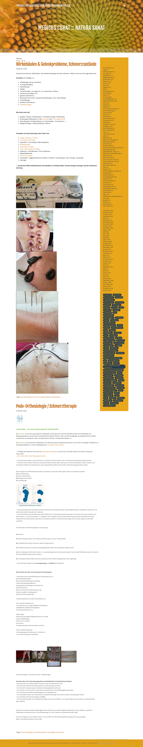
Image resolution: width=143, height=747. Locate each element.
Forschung (114, 320)
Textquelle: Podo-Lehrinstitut (56, 445)
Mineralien (120, 353)
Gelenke (48, 397)
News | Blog (31, 51)
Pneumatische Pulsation (27, 140)
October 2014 (107, 253)
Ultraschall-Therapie (26, 156)
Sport (120, 390)
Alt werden (117, 295)
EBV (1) (105, 89)
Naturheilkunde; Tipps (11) (111, 151)
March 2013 (106, 257)
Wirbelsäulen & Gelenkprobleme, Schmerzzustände (56, 64)
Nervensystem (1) (108, 157)
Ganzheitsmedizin (26, 397)
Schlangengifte (108, 385)
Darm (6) (106, 85)
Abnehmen (107, 295)
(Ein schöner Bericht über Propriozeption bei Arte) (32, 456)
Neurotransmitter (109, 373)
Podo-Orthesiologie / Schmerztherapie (46, 406)
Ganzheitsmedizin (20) (110, 101)
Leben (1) (106, 136)
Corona (114, 307)
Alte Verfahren (108, 297)
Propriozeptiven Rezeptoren (50, 451)
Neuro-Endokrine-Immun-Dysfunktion (112, 367)
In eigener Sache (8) (109, 124)
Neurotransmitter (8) (109, 165)
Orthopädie (51, 732)
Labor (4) (106, 132)
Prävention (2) (107, 179)
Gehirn (120, 325)
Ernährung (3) (107, 93)
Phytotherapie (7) (108, 175)
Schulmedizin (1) (108, 185)
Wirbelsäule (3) (107, 204)
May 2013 (106, 255)
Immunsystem (108, 338)
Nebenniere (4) (107, 155)
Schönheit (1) (107, 183)
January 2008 (107, 282)
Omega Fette (108, 375)
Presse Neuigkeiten (110, 380)
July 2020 (106, 232)
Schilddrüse (116, 383)
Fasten (106, 320)
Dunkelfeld (107, 312)
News (119, 373)
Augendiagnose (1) (109, 77)
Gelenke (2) (106, 105)
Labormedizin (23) (108, 134)
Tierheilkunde (108, 395)
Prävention (119, 378)
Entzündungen (108, 315)
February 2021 (107, 220)
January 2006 (107, 290)
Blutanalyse (116, 305)
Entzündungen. (108, 318)
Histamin (45, 119)
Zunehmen (114, 403)
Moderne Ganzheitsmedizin (112, 358)
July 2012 (106, 265)
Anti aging (119, 297)
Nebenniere (107, 363)
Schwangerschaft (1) (109, 186)
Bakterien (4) (107, 81)
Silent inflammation (110, 390)
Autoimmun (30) (108, 79)
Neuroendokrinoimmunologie (113, 370)
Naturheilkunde (113, 361)
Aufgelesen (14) (108, 76)
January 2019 (107, 249)
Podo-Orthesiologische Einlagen (30, 149)
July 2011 (106, 269)
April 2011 (106, 271)
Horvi (105, 335)
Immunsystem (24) (109, 118)
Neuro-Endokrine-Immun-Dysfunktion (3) (111, 162)
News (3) (106, 167)
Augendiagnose (109, 300)
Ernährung (119, 318)
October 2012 (107, 261)
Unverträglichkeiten (58, 119)
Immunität (113, 335)
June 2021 (106, 218)
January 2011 (107, 273)
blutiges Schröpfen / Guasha (29, 138)
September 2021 (108, 216)
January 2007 (107, 286)
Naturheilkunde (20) (109, 149)
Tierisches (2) (107, 192)
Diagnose (116, 310)
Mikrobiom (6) (107, 138)
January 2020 (107, 243)
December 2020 (108, 222)
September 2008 (108, 280)
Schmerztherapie (26, 732)
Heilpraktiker (108, 333)
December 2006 (108, 288)
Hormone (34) (107, 113)
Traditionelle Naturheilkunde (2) (113, 196)
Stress (117, 393)
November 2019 (108, 247)
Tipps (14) (106, 194)
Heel (105, 330)
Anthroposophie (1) (109, 72)
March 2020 (106, 240)
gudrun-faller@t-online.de (106, 743)
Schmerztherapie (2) (109, 181)
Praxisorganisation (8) (110, 177)
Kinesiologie (108, 343)
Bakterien (107, 305)
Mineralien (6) (107, 144)
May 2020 (106, 236)
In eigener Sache (109, 340)
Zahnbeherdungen (25, 105)
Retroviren (107, 383)
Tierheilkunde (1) (108, 190)
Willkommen (20, 51)
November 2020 (108, 224)
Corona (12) (106, 83)
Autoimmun (119, 302)
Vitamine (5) (106, 200)
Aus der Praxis (108, 302)
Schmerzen (60, 732)
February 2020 (107, 241)
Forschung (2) (107, 97)
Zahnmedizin (118, 400)
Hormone (118, 333)
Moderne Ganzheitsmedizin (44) (113, 148)
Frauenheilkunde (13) (109, 99)
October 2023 (107, 214)
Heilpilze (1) (106, 107)
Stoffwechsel (108, 393)
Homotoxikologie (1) (109, 111)
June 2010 (106, 277)
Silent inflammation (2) (110, 188)
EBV (115, 312)
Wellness (121, 398)
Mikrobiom (114, 348)
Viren (105, 398)
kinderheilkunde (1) (109, 128)
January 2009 (107, 278)
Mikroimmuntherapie (110, 350)
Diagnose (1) (107, 87)
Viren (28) (106, 198)
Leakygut (118, 345)
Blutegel (106, 307)
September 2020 (108, 228)
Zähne (106, 403)
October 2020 (107, 226)
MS (105, 361)
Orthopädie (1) (107, 173)
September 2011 (108, 267)
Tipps (117, 395)
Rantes (121, 380)
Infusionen (120, 340)
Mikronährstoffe (109, 353)
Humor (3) (106, 114)
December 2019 (108, 245)
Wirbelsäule (56, 397)
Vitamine (112, 398)
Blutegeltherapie (25, 144)
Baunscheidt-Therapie (27, 147)
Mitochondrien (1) (108, 146)
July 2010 (106, 275)
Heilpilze (112, 330)
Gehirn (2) (106, 103)
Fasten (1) (106, 95)
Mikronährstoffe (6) (109, 142)
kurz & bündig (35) (108, 130)
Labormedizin (108, 345)
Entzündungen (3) (108, 91)
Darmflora (107, 310)
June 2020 (106, 234)
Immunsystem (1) (108, 68)
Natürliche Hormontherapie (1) (112, 153)
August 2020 (107, 230)
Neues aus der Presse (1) (111, 159)
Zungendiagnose (109, 405)
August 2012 (107, 263)
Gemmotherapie (117, 328)
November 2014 (108, 251)
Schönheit (120, 388)
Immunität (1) (107, 116)
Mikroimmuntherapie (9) (110, 140)
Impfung (118, 338)
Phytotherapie (108, 378)
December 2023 (108, 210)
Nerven (116, 363)
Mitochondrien (108, 355)
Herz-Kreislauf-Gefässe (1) (111, 109)
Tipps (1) (105, 70)
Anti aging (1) (107, 74)
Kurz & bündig (39, 397)
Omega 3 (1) (107, 169)
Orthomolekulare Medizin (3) (112, 171)
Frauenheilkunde (109, 323)
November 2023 (108, 212)
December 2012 (108, 259)
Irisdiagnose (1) (108, 126)
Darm (121, 307)
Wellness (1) (107, 202)
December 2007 (108, 284)
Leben (106, 348)
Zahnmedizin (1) (108, 206)
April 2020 (106, 238)
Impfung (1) (106, 122)
